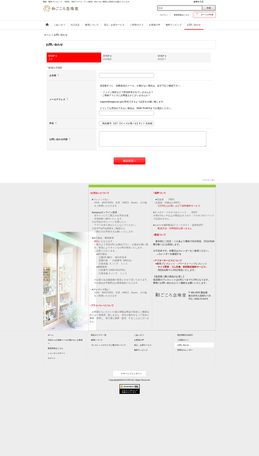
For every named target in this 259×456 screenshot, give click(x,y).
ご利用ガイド (183, 340)
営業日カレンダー (185, 350)
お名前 (53, 75)
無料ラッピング (141, 350)
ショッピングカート (56, 353)
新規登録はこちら (181, 15)
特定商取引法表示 (185, 335)
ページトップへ (208, 180)
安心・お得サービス (143, 345)
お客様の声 (139, 340)
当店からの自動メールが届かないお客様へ (65, 341)
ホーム (51, 335)
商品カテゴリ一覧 (98, 335)
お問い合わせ (183, 345)
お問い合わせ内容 (58, 139)
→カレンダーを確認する (168, 254)
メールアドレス (57, 99)
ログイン (164, 15)
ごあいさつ (139, 335)
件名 (52, 123)
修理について (97, 340)
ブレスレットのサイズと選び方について (108, 345)
